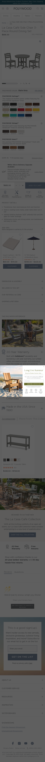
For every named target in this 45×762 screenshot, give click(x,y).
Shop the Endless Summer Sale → (33, 373)
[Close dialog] (44, 366)
